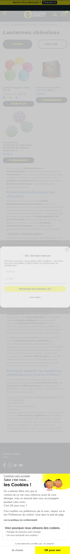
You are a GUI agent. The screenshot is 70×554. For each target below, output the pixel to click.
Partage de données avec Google (24, 532)
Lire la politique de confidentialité (20, 520)
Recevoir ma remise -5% (35, 289)
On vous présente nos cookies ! (22, 535)
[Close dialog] (67, 249)
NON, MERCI (35, 297)
